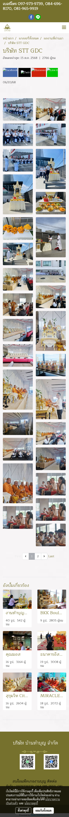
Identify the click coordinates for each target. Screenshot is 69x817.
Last (51, 556)
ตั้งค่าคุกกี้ (23, 810)
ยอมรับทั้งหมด (43, 810)
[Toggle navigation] (64, 27)
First (18, 556)
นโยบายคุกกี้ (31, 803)
